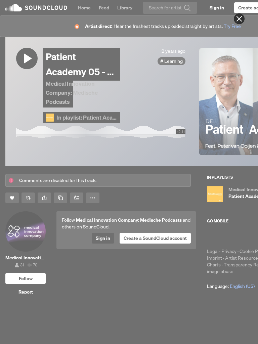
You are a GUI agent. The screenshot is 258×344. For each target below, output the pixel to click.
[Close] (239, 18)
